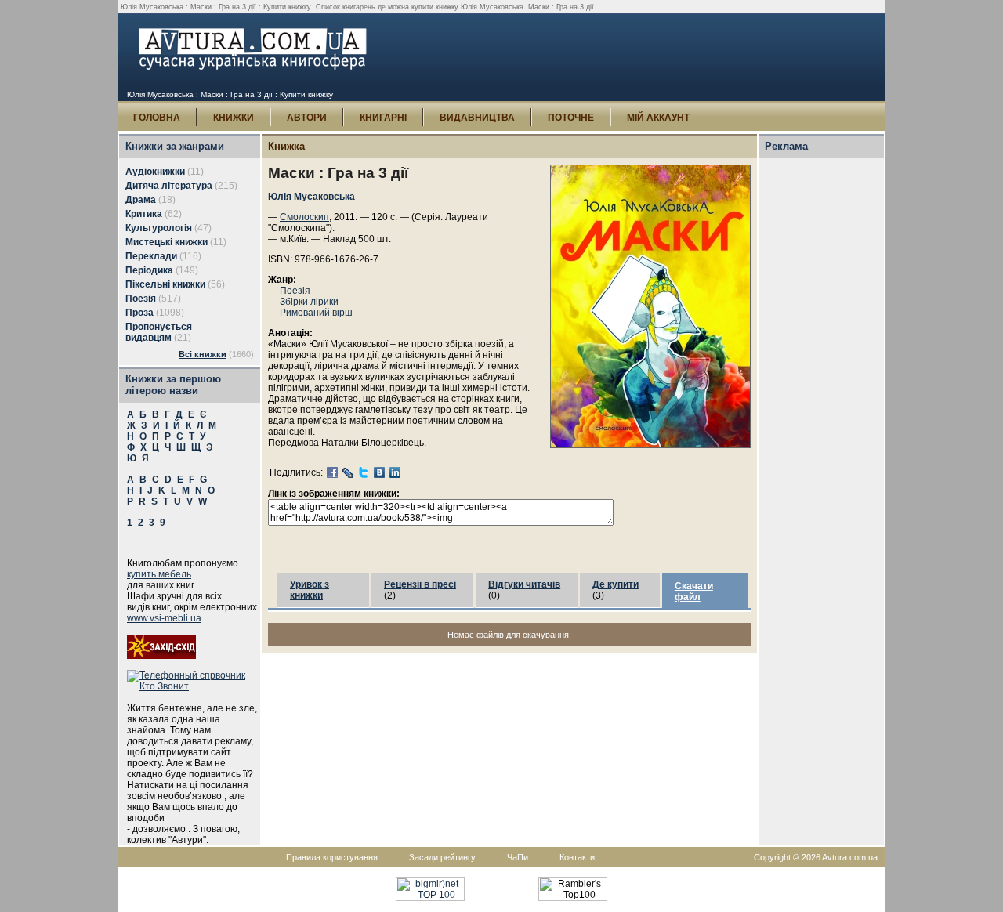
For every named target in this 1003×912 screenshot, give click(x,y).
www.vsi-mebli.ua (164, 618)
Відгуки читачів (524, 584)
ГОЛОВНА (156, 117)
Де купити (615, 584)
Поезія (295, 290)
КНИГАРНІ (383, 117)
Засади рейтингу (442, 857)
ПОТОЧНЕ (571, 117)
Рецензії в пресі (420, 584)
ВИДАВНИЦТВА (477, 117)
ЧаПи (517, 857)
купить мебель (159, 574)
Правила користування (332, 857)
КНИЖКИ (233, 117)
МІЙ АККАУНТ (658, 117)
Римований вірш (316, 312)
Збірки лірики (309, 301)
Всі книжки (202, 354)
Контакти (577, 857)
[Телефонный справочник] (193, 686)
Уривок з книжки (309, 590)
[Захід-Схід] (161, 655)
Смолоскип (304, 217)
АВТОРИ (307, 117)
